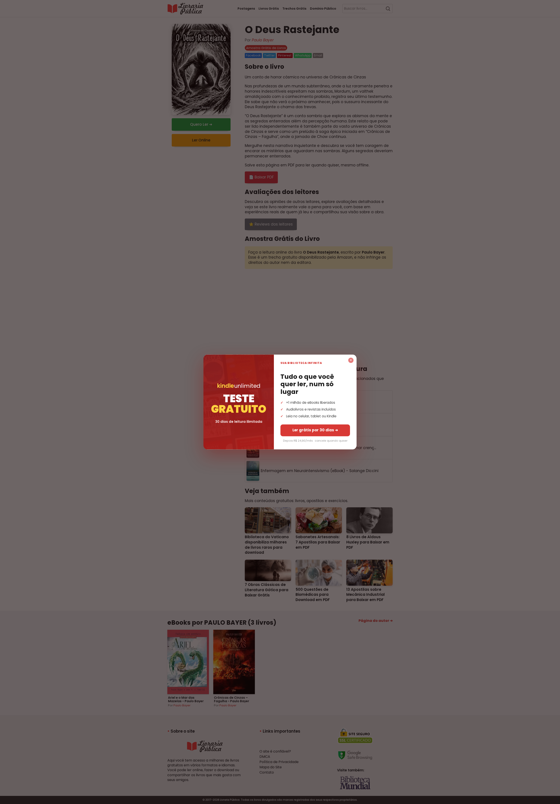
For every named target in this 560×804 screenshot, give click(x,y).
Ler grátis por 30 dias (315, 430)
